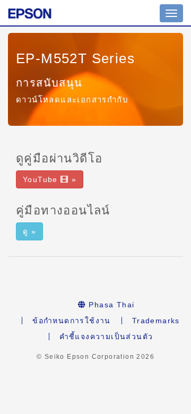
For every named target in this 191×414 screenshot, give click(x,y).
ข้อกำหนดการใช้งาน (71, 320)
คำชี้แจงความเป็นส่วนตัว (106, 336)
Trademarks (156, 320)
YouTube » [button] (49, 179)
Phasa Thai (110, 304)
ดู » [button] (29, 231)
